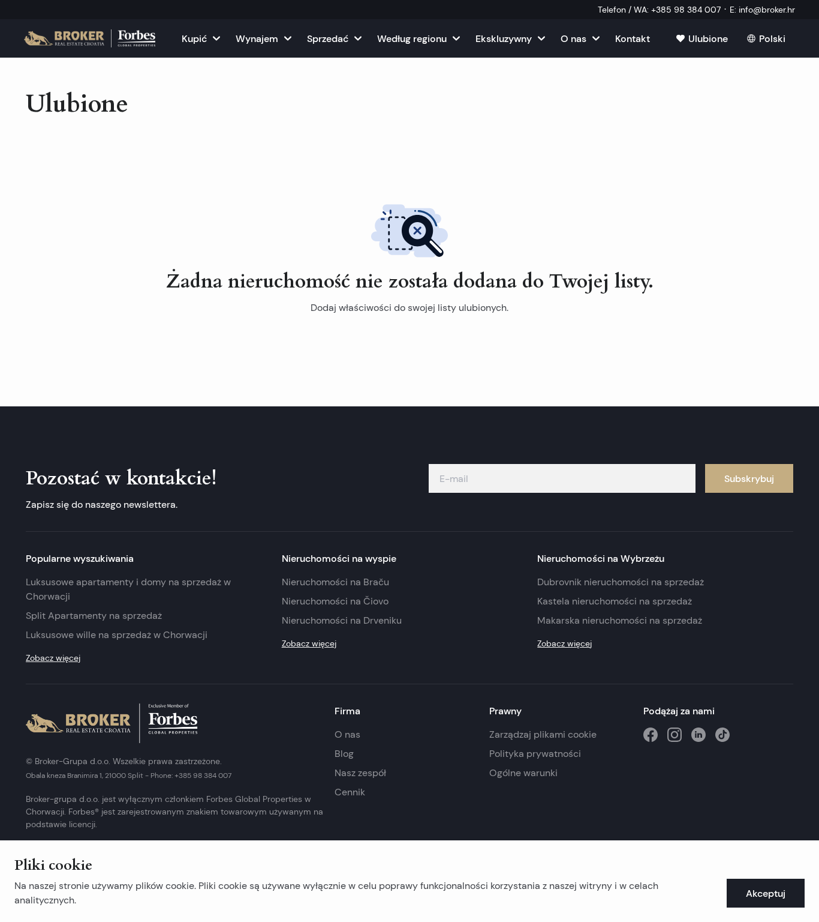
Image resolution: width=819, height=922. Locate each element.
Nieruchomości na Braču (335, 582)
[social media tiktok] (722, 735)
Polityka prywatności (535, 753)
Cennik (350, 792)
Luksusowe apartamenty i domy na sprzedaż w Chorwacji (128, 589)
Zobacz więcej (53, 657)
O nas (347, 734)
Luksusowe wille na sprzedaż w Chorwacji (116, 634)
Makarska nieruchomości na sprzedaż (619, 620)
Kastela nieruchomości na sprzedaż (614, 601)
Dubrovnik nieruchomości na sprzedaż (620, 582)
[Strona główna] (89, 38)
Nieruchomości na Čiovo (335, 601)
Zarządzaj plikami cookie (543, 734)
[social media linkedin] (698, 735)
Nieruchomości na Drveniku (342, 620)
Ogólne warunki (523, 773)
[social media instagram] (674, 735)
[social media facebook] (651, 735)
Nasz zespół (360, 773)
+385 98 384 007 (202, 775)
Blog (344, 753)
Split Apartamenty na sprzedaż (94, 615)
